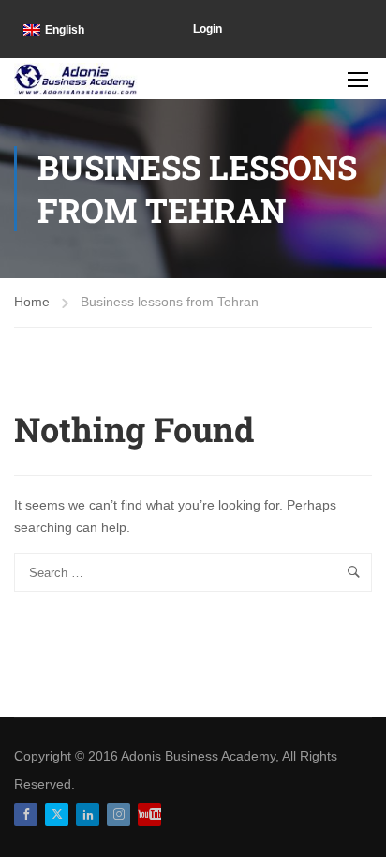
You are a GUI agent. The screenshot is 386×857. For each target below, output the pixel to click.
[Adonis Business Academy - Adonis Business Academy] (76, 79)
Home (32, 301)
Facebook (25, 814)
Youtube (149, 814)
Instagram (118, 814)
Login (207, 29)
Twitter (56, 814)
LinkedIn (87, 814)
